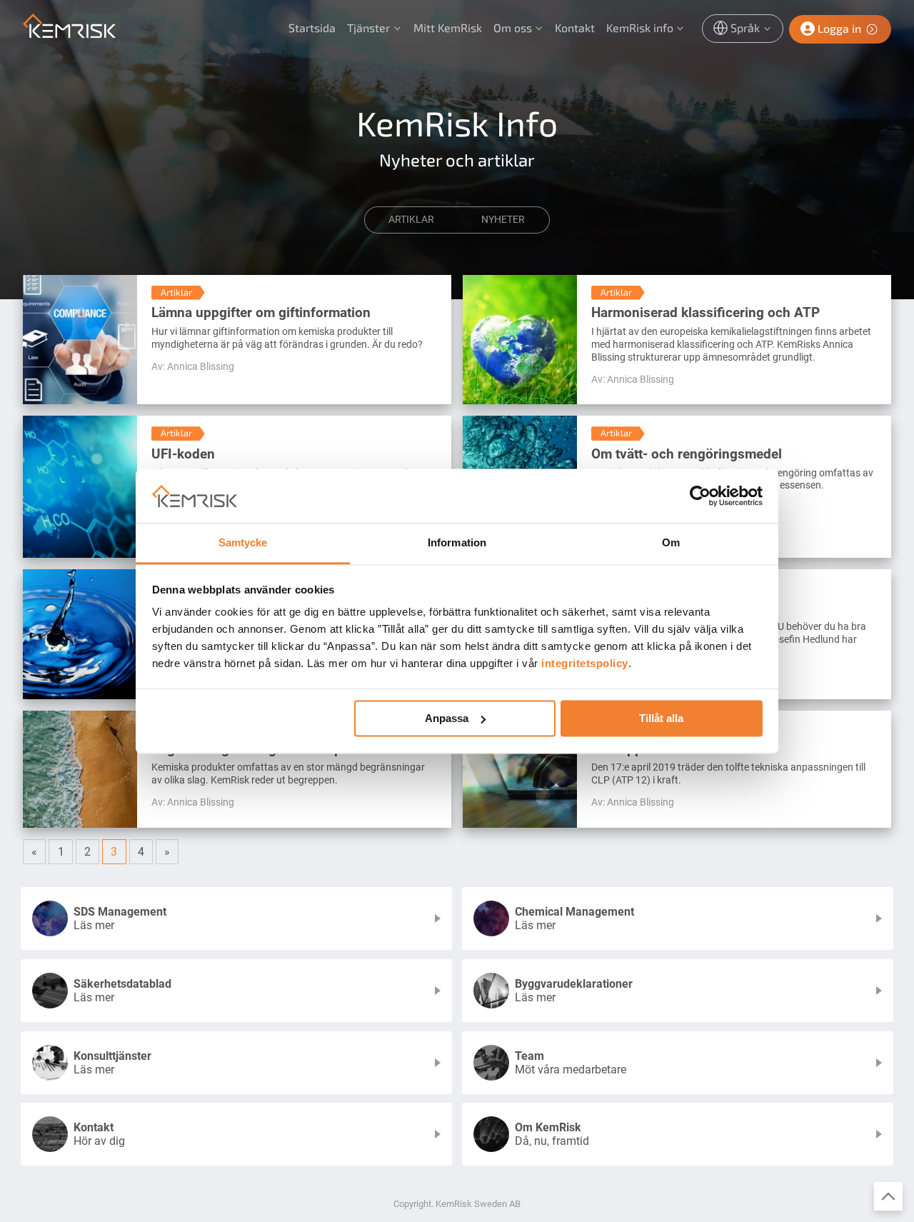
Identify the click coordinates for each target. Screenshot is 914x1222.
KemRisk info (639, 27)
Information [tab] (457, 543)
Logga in (839, 28)
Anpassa (446, 718)
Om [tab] (671, 543)
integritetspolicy (584, 664)
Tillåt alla (661, 718)
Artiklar (411, 220)
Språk (745, 27)
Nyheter (503, 220)
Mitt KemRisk (447, 27)
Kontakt (575, 27)
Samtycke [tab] (243, 543)
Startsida (312, 27)
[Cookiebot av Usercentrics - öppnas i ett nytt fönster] (700, 495)
